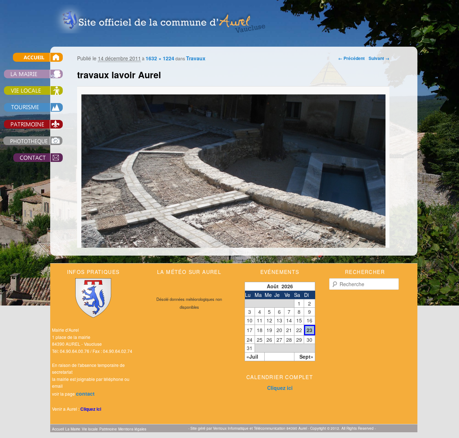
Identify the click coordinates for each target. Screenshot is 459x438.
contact (85, 393)
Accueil (58, 429)
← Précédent (351, 58)
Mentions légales (132, 429)
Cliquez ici (90, 409)
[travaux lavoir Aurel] (233, 208)
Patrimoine (108, 429)
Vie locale (90, 429)
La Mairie (72, 429)
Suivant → (379, 58)
